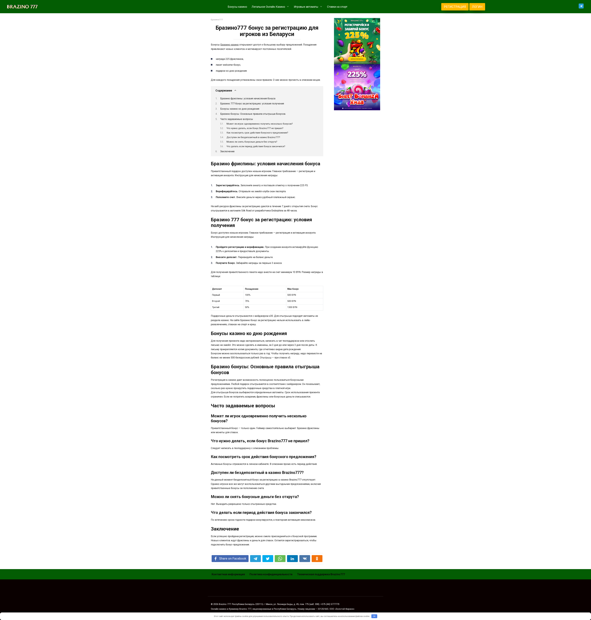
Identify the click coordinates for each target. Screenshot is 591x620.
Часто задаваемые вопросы (236, 119)
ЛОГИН (477, 7)
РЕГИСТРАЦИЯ (455, 7)
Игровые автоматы (306, 6)
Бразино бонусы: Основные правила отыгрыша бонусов (252, 113)
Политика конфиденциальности (270, 574)
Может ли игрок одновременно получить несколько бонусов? (260, 123)
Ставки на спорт (337, 6)
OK (374, 616)
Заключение (227, 151)
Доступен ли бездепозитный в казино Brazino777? (253, 137)
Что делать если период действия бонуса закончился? (256, 146)
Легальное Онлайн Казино (268, 6)
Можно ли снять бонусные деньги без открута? (252, 141)
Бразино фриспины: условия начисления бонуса (247, 98)
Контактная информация (228, 574)
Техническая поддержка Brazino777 (321, 574)
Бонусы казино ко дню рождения (239, 108)
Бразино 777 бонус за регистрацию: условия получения (252, 103)
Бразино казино (229, 44)
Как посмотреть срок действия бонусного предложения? (257, 132)
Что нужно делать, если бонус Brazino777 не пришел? (255, 128)
